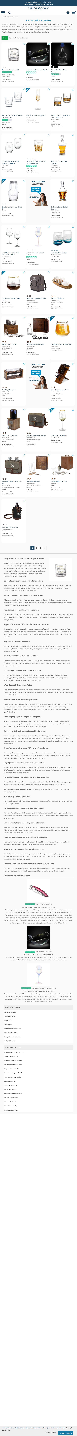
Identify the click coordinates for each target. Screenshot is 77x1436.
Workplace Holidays (10, 1016)
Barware (19, 38)
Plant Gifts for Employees (11, 1106)
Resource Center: (12, 1007)
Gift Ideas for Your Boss (11, 1102)
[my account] (68, 14)
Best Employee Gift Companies (13, 1064)
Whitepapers (8, 1024)
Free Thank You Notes (10, 1032)
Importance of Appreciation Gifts (13, 1073)
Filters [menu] (5, 38)
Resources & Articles (10, 1012)
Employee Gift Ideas (13, 1047)
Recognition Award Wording (12, 1037)
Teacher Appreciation (10, 1085)
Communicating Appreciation (12, 1077)
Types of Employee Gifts (11, 1056)
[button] (3, 14)
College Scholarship (10, 1041)
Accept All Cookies (65, 1433)
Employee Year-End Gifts (11, 1069)
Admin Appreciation (10, 1081)
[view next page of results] (45, 548)
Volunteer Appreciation (11, 1097)
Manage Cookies (51, 1432)
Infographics (7, 1020)
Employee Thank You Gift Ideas (13, 1060)
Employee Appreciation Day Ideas (14, 1052)
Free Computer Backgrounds (12, 1028)
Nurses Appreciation (10, 1089)
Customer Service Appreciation (13, 1093)
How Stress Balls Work (11, 1110)
